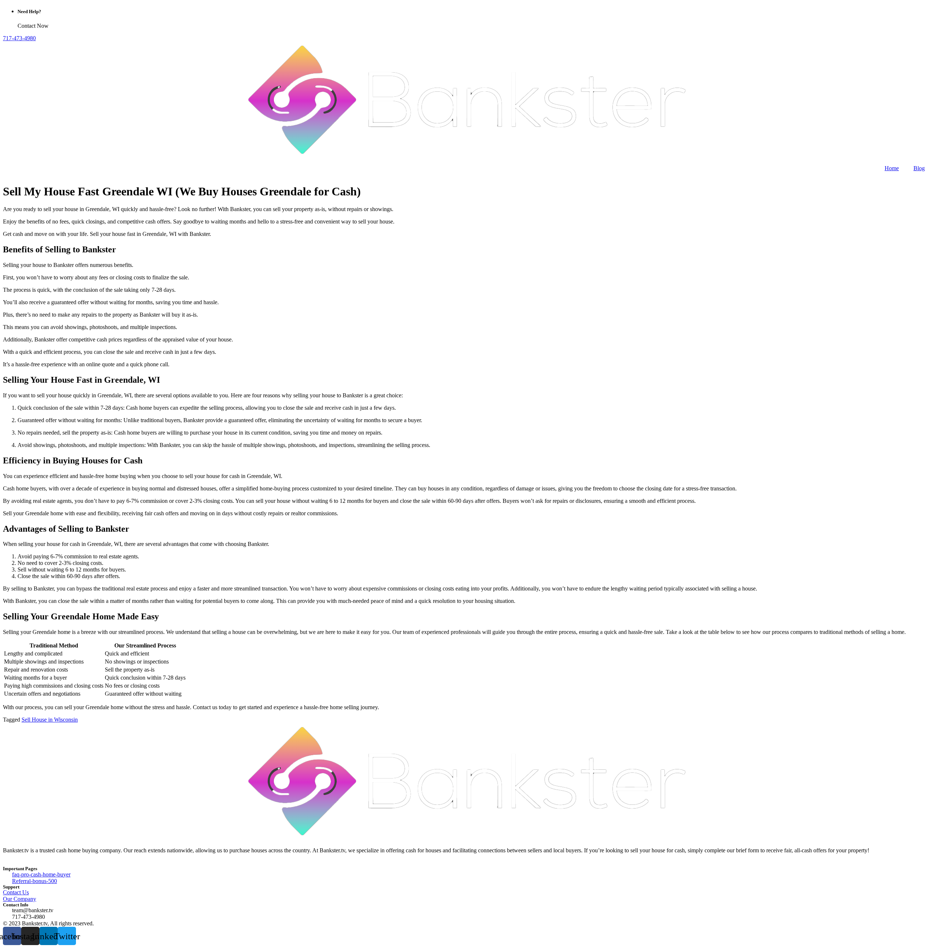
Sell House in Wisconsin (50, 719)
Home (892, 168)
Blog (919, 168)
